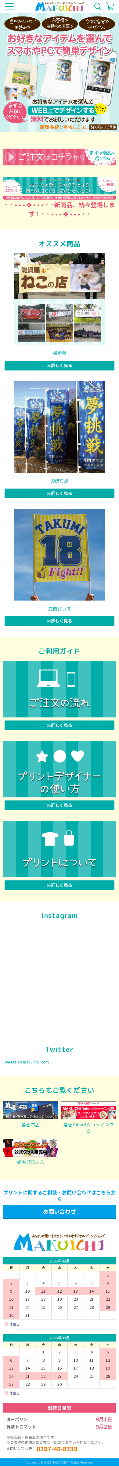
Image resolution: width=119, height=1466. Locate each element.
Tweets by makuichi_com (26, 1062)
